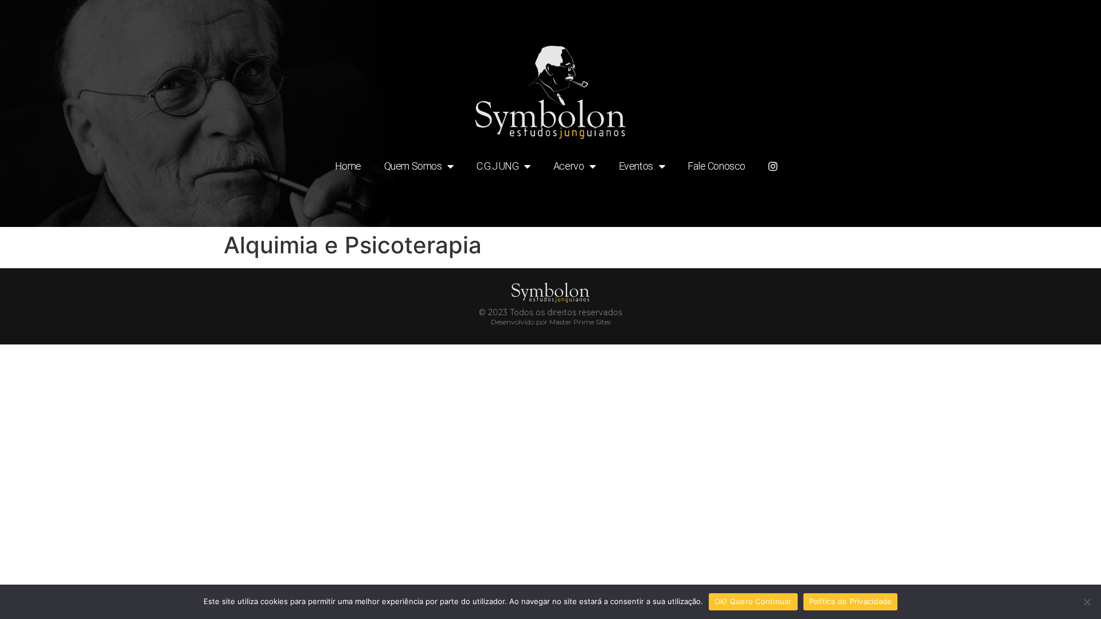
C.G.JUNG (497, 166)
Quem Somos (413, 166)
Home (348, 166)
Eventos (636, 166)
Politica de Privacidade (850, 601)
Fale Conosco (716, 166)
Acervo (568, 166)
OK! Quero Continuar (753, 601)
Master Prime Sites (580, 322)
